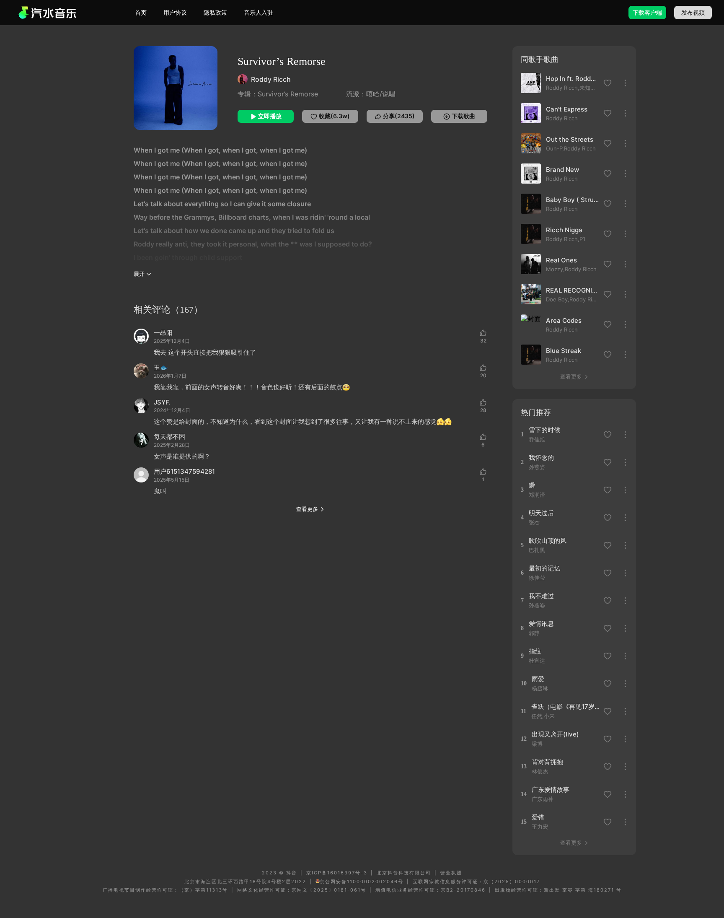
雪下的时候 (544, 430)
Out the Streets (569, 139)
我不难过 (541, 596)
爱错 (538, 817)
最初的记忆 (544, 568)
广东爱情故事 (550, 790)
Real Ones (561, 260)
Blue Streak (563, 351)
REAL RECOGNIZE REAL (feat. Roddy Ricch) (572, 290)
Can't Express (566, 109)
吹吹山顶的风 (547, 541)
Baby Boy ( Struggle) (572, 200)
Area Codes (564, 320)
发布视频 (693, 12)
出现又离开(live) (555, 734)
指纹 (535, 651)
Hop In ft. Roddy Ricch (572, 79)
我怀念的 (541, 458)
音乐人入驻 (258, 12)
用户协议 (175, 12)
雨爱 (538, 679)
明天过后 (541, 513)
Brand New (562, 170)
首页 (141, 12)
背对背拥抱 (547, 762)
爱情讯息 (541, 624)
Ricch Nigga (564, 230)
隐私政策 (215, 12)
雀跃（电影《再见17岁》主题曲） (565, 707)
